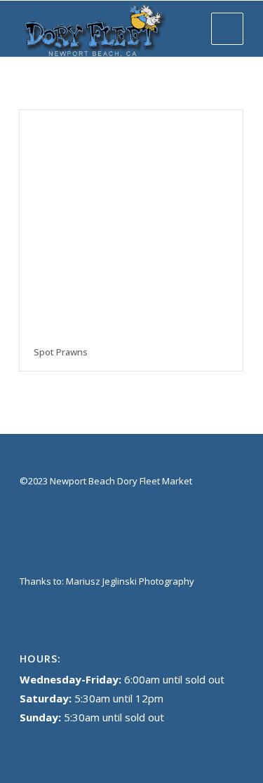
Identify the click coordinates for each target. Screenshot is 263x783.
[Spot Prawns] (131, 221)
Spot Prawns (61, 352)
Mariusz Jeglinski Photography (130, 581)
